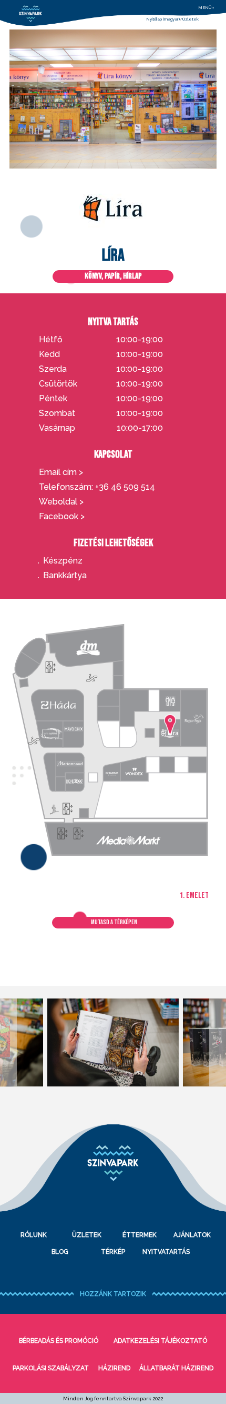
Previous (8, 1042)
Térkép (113, 1251)
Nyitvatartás (166, 1251)
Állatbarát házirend (176, 1368)
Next (217, 1042)
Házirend (114, 1368)
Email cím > (61, 472)
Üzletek (190, 19)
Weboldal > (61, 502)
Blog (60, 1251)
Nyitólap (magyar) (163, 19)
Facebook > (62, 516)
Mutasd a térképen (114, 922)
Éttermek (139, 1235)
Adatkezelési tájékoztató (160, 1340)
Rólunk (33, 1235)
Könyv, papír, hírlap (113, 276)
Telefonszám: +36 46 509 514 (97, 487)
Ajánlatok (192, 1235)
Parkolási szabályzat (51, 1368)
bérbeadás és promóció (58, 1340)
